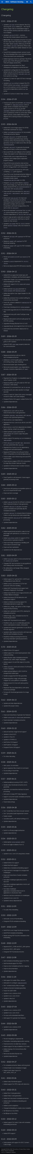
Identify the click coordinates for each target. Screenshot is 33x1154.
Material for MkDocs (11, 1152)
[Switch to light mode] (27, 1)
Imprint (6, 1150)
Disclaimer (11, 1150)
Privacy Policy (22, 1149)
